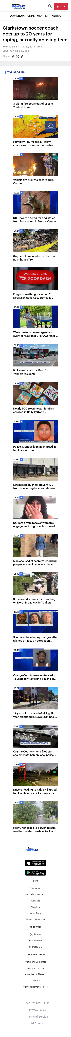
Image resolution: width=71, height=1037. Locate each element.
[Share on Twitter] (17, 56)
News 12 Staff (10, 47)
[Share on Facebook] (13, 56)
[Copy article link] (22, 56)
